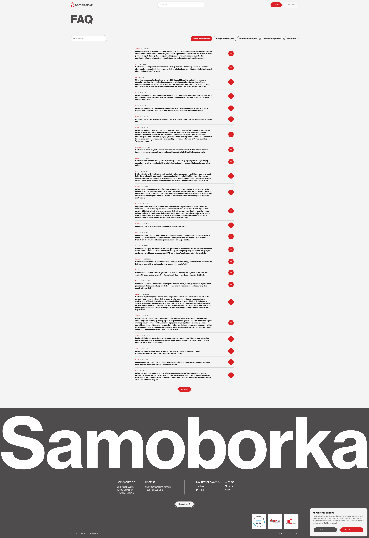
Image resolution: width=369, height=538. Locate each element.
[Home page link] (82, 4)
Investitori (295, 534)
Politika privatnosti (285, 534)
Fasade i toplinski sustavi (201, 39)
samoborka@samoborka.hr (158, 486)
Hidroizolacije (291, 39)
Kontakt (201, 490)
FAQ (227, 490)
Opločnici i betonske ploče (248, 39)
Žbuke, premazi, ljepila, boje (224, 39)
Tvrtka (200, 486)
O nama (229, 482)
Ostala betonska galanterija (272, 39)
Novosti (229, 486)
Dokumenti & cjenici (208, 482)
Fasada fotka (181, 226)
